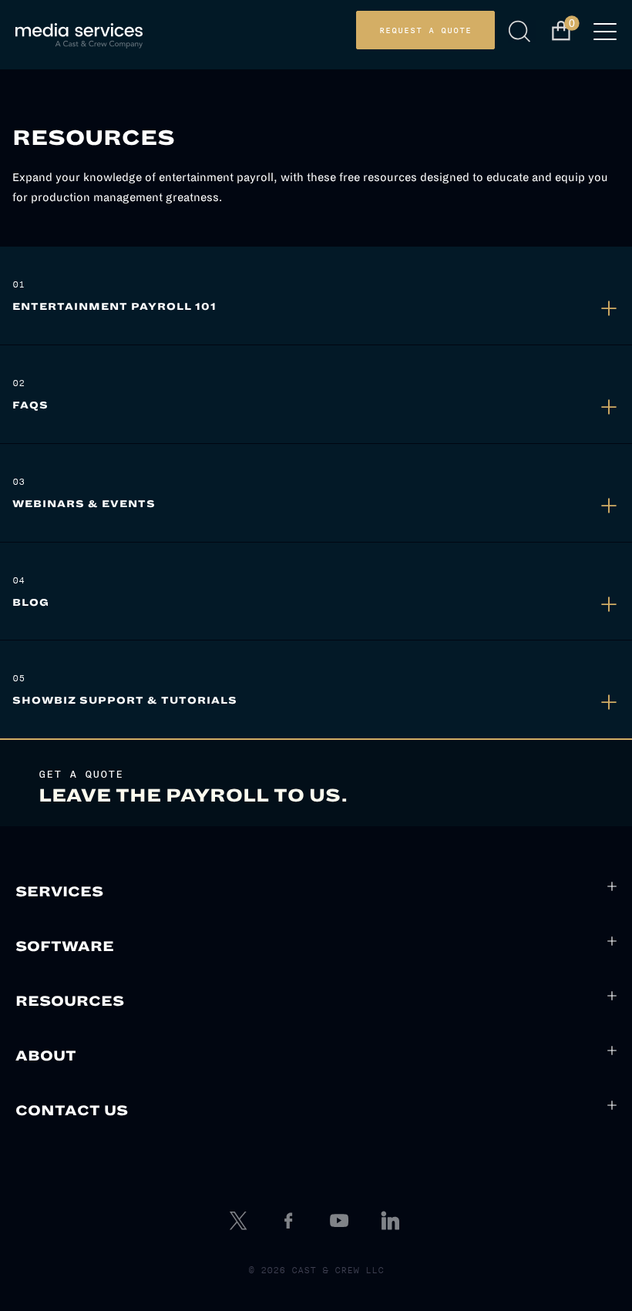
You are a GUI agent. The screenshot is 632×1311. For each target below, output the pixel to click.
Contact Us (71, 1110)
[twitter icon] (239, 1221)
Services (59, 891)
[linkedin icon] (392, 1221)
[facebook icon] (290, 1221)
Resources (69, 1001)
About (45, 1056)
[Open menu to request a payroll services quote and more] (605, 36)
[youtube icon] (341, 1221)
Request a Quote (425, 30)
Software (64, 946)
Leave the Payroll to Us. (193, 795)
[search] (522, 31)
